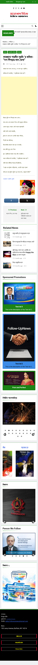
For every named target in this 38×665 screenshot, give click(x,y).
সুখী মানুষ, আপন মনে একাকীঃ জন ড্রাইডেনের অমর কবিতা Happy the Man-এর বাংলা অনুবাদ (23, 252)
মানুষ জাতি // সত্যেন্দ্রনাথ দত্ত (21, 233)
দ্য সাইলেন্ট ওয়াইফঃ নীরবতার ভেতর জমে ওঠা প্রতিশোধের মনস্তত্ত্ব (18, 2)
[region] (19, 418)
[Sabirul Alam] (19, 544)
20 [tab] (21, 436)
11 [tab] (8, 433)
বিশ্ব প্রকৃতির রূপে (18, 262)
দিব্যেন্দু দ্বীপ (27, 419)
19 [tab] (17, 436)
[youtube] (24, 8)
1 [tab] (5, 430)
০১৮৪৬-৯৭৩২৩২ (10, 619)
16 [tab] (26, 433)
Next (33, 522)
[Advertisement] (19, 96)
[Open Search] (32, 26)
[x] (18, 8)
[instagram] (16, 8)
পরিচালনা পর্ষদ (19, 636)
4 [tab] (16, 430)
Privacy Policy (19, 649)
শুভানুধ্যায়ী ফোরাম (19, 642)
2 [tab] (8, 430)
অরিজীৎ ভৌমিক (28, 423)
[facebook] (14, 8)
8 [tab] (30, 430)
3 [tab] (12, 430)
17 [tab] (30, 433)
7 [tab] (26, 430)
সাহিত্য (19, 52)
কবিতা (5, 52)
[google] (21, 8)
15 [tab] (23, 433)
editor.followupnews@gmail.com (16, 621)
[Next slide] (35, 2)
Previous (5, 522)
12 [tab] (12, 433)
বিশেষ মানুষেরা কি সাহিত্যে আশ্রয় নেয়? (23, 242)
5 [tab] (19, 430)
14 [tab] (19, 433)
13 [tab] (16, 433)
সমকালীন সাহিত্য (12, 52)
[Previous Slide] (32, 2)
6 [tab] (23, 430)
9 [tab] (34, 430)
